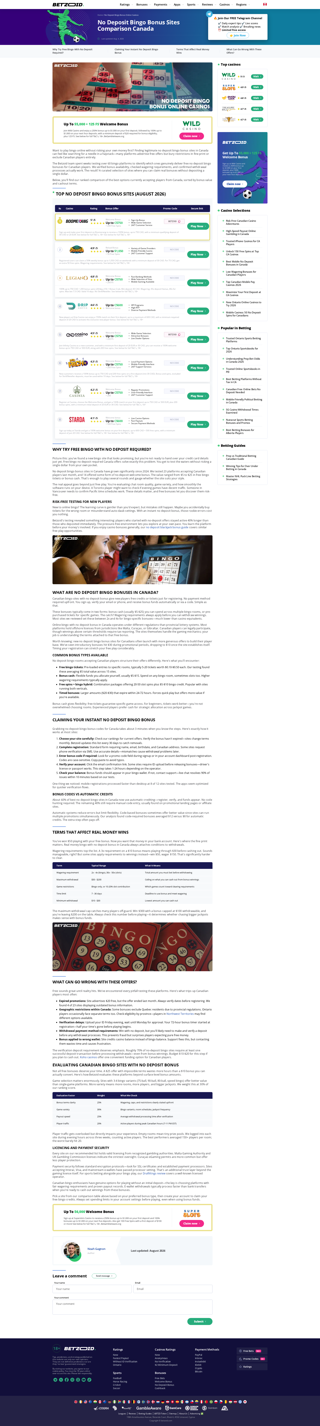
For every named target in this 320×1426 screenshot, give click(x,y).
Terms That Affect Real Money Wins (192, 51)
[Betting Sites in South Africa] (120, 1401)
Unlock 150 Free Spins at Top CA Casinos (242, 253)
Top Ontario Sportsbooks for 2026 (242, 350)
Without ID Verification (125, 1361)
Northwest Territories (180, 1014)
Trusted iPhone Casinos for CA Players (243, 243)
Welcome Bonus (163, 1381)
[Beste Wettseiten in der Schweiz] (173, 1401)
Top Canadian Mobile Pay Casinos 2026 (240, 283)
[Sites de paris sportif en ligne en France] (129, 1401)
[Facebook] (67, 1380)
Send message (103, 1275)
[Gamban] (209, 1408)
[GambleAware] (148, 1408)
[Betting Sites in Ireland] (81, 1401)
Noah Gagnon (96, 1249)
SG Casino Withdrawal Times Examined (242, 411)
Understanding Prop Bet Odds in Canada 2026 (243, 360)
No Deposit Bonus (164, 1384)
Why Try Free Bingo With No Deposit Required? (72, 51)
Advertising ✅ (196, 1413)
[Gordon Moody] (191, 1408)
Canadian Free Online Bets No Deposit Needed (243, 391)
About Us (183, 1413)
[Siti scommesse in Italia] (124, 1401)
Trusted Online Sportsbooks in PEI (243, 370)
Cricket (116, 1384)
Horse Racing (120, 1381)
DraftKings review (154, 1173)
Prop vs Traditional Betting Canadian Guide (241, 457)
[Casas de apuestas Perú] (202, 1401)
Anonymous (161, 1358)
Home (100, 15)
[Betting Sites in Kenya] (110, 1401)
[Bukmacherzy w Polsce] (216, 1401)
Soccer (116, 1388)
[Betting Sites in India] (96, 1401)
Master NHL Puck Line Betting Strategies (243, 478)
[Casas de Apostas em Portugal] (207, 1401)
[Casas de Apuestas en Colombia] (197, 1401)
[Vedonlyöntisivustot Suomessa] (139, 1401)
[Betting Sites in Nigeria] (115, 1401)
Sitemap (173, 1413)
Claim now (190, 136)
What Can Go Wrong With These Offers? (244, 51)
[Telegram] (55, 1380)
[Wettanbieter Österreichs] (168, 1401)
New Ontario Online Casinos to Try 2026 (243, 304)
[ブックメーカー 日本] (245, 1401)
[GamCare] (173, 1408)
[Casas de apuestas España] (178, 1401)
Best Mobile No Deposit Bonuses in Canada (239, 263)
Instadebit (200, 1361)
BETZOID (172, 221)
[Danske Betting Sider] (154, 1401)
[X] (61, 1380)
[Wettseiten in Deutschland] (163, 1401)
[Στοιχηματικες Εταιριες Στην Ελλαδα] (240, 1401)
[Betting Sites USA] (86, 1401)
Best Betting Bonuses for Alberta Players (240, 431)
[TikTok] (89, 1380)
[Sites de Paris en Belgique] (134, 1401)
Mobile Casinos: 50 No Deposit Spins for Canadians (243, 314)
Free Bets (160, 1378)
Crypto (198, 1368)
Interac (198, 1358)
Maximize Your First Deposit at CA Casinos (243, 294)
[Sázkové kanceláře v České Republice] (221, 1401)
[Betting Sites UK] (76, 1401)
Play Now (197, 226)
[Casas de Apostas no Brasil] (212, 1401)
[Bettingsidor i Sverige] (144, 1401)
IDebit (198, 1364)
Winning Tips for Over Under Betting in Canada (242, 467)
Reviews (132, 1413)
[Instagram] (72, 1380)
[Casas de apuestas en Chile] (192, 1401)
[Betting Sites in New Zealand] (105, 1401)
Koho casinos (88, 1057)
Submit (199, 1321)
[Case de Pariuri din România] (226, 1401)
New (115, 1354)
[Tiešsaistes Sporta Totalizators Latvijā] (236, 1401)
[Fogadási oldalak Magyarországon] (231, 1401)
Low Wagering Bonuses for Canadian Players (241, 273)
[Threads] (78, 1380)
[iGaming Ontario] (126, 1408)
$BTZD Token (160, 1413)
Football (117, 1378)
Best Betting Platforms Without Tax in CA (244, 380)
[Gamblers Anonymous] (224, 1408)
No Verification (163, 1361)
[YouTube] (84, 1380)
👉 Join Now (238, 35)
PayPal (198, 1354)
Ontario (117, 1364)
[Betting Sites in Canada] (100, 1401)
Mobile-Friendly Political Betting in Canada (244, 401)
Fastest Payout (120, 1358)
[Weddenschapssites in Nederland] (158, 1401)
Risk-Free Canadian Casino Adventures (241, 222)
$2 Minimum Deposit (166, 1364)
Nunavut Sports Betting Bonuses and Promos (239, 421)
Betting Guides (145, 1413)
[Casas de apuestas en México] (182, 1401)
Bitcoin (198, 1371)
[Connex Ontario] (115, 1408)
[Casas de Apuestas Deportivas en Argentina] (187, 1401)
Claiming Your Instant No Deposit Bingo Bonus (136, 51)
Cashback (160, 1388)
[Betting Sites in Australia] (91, 1401)
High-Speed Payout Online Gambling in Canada (241, 232)
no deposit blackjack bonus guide (167, 527)
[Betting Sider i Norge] (149, 1401)
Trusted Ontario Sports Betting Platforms (243, 340)
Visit (256, 76)
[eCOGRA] (101, 1408)
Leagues (122, 1413)
